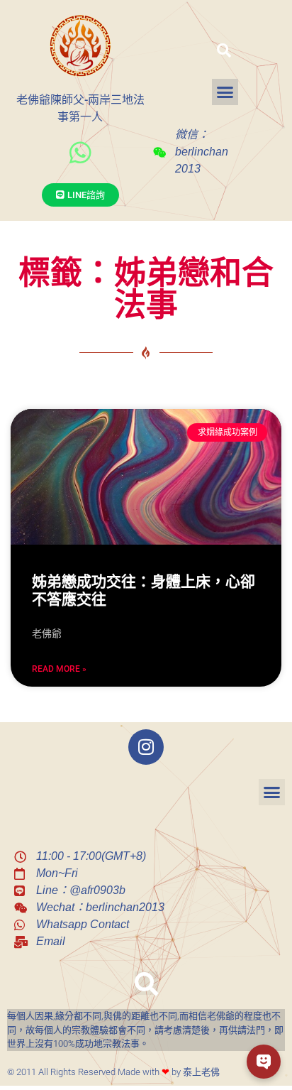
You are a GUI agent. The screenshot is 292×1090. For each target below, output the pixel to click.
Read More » (59, 669)
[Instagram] (146, 747)
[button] (224, 50)
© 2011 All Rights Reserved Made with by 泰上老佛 (113, 1072)
